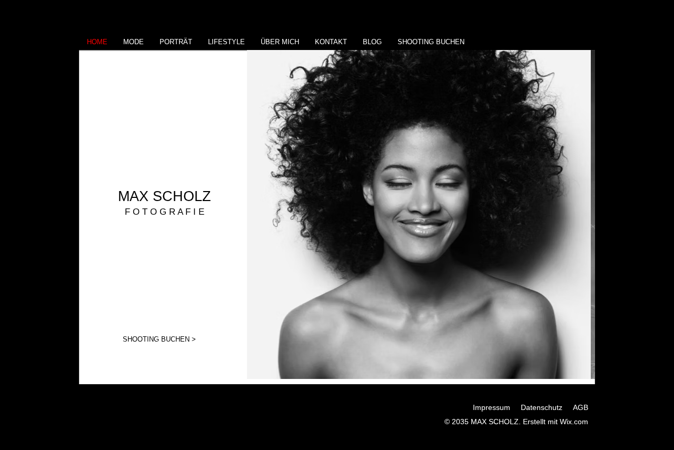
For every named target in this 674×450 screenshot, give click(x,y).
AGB (580, 407)
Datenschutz (541, 407)
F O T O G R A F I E (164, 212)
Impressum (491, 407)
